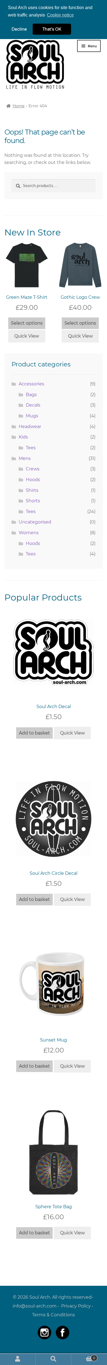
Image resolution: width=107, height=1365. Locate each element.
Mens (25, 458)
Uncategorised (35, 522)
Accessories (31, 384)
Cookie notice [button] (60, 15)
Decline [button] (19, 29)
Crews (33, 469)
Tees (31, 447)
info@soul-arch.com (35, 1306)
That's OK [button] (52, 29)
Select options (27, 323)
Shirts (32, 490)
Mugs (32, 415)
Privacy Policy (76, 1306)
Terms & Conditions (53, 1314)
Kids (23, 437)
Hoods (33, 479)
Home (18, 105)
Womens (29, 532)
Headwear (30, 426)
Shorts (33, 500)
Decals (33, 405)
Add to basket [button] (34, 733)
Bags (31, 394)
